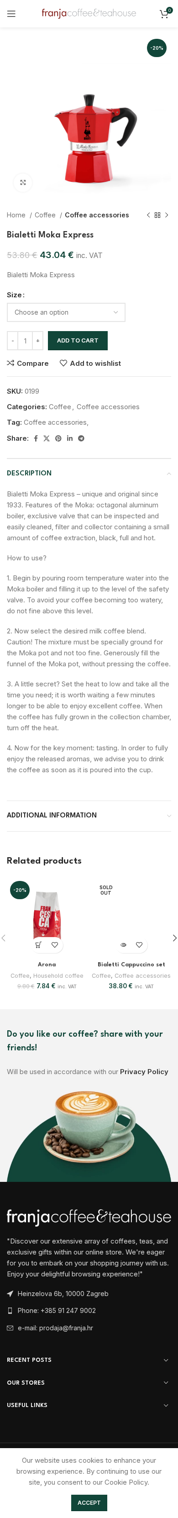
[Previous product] (148, 215)
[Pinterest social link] (58, 438)
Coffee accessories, (56, 422)
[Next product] (166, 215)
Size (14, 294)
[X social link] (46, 438)
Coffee (46, 215)
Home (17, 215)
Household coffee (58, 975)
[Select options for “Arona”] (39, 945)
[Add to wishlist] (55, 945)
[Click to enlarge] (23, 183)
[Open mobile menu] (11, 14)
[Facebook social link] (36, 438)
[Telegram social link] (81, 438)
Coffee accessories (97, 215)
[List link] (89, 1311)
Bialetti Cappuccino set (131, 965)
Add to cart (78, 340)
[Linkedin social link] (69, 438)
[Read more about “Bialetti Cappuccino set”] (123, 945)
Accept (89, 1502)
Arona (47, 965)
